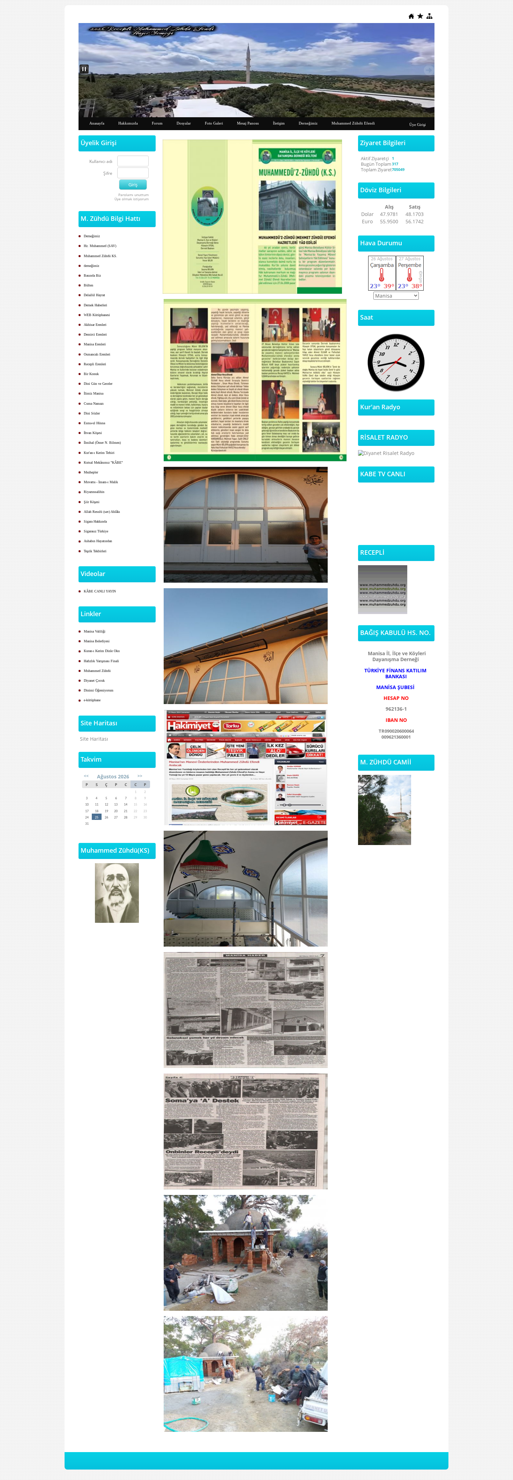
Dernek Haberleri (95, 305)
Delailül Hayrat (94, 295)
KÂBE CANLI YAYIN (100, 591)
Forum (157, 123)
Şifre (107, 173)
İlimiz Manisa (93, 393)
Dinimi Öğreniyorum (98, 690)
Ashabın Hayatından (98, 541)
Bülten (88, 285)
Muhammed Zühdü (97, 671)
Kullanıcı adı (100, 161)
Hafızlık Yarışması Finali (101, 661)
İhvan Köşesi (93, 433)
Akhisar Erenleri (95, 325)
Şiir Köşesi (91, 502)
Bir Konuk (91, 374)
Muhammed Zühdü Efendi (353, 123)
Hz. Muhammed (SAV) (100, 246)
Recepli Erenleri (95, 364)
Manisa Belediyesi (97, 641)
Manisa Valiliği (94, 631)
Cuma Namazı (94, 403)
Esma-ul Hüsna (94, 423)
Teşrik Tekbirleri (95, 551)
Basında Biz (92, 275)
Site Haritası (94, 738)
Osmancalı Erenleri (97, 354)
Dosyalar (184, 123)
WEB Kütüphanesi (97, 315)
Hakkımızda (128, 123)
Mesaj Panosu (248, 123)
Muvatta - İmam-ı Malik (101, 482)
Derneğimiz (308, 123)
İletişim (279, 123)
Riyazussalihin (94, 492)
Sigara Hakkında (95, 521)
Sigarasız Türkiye (96, 531)
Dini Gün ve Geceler (98, 384)
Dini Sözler (92, 413)
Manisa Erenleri (95, 344)
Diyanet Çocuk (94, 680)
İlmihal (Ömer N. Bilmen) (102, 442)
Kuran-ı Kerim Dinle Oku (102, 651)
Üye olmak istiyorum (131, 198)
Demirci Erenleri (95, 334)
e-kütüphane (92, 700)
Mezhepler (91, 472)
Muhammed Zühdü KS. (100, 256)
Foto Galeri (214, 123)
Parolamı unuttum (133, 194)
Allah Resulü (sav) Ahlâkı (102, 512)
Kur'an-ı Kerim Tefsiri (99, 453)
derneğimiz (91, 266)
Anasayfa (96, 123)
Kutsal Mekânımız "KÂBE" (103, 462)
